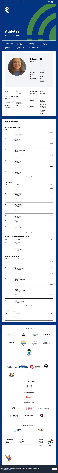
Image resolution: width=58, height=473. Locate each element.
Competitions (7, 444)
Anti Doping (41, 442)
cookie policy (8, 469)
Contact (41, 445)
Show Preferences (47, 469)
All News (6, 441)
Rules (40, 444)
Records (20, 442)
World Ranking (21, 441)
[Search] (49, 2)
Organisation (41, 441)
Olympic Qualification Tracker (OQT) (25, 444)
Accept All (54, 469)
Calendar (7, 442)
